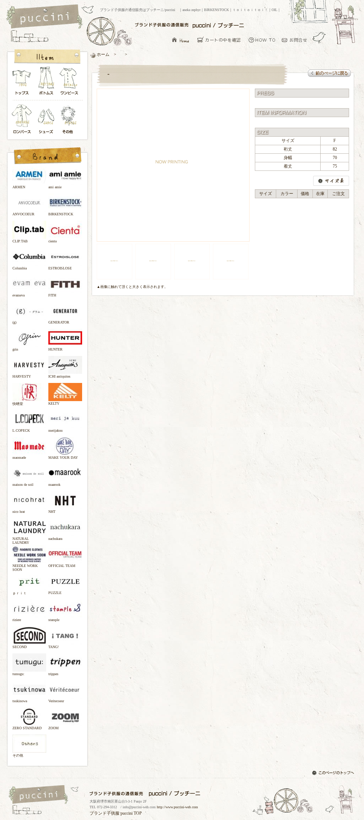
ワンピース (70, 82)
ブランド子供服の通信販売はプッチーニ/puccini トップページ (45, 17)
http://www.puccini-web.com (177, 807)
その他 (70, 119)
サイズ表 (331, 181)
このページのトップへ (334, 773)
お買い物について (262, 39)
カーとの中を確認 (221, 39)
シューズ (47, 119)
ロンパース (23, 119)
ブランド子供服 (104, 813)
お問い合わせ (296, 39)
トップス (22, 82)
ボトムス (46, 82)
